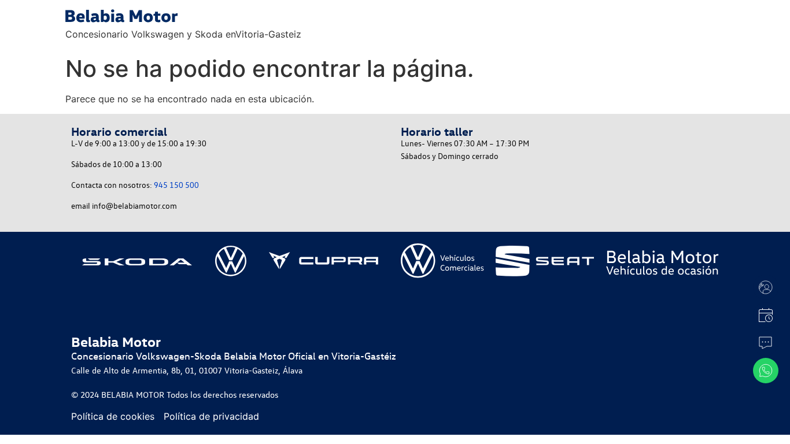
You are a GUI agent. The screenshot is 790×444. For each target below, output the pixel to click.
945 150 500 (176, 185)
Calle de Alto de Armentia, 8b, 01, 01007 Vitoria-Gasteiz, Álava (186, 370)
